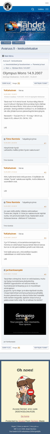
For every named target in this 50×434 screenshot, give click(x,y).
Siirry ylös (6, 348)
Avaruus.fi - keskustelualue (19, 48)
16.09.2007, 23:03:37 (10, 237)
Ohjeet (13, 426)
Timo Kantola (13, 138)
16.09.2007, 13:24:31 (10, 94)
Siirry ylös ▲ (34, 426)
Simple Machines (31, 429)
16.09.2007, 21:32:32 (10, 172)
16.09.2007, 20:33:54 (10, 143)
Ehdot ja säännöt (23, 426)
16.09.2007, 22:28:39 (10, 206)
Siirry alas (6, 83)
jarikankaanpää (14, 270)
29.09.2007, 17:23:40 (10, 274)
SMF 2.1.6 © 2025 (19, 429)
